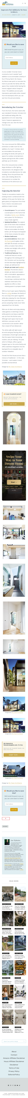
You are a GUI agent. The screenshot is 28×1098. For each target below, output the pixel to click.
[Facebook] (13, 1085)
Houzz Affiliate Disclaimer (14, 1061)
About (14, 1051)
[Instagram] (11, 1085)
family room (15, 215)
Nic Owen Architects (15, 367)
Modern (5, 826)
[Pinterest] (15, 1085)
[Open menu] (22, 3)
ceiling (9, 293)
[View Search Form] (25, 3)
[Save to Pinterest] (6, 818)
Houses (24, 14)
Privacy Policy (14, 1071)
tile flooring (8, 241)
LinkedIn (21, 869)
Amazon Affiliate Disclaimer (14, 1058)
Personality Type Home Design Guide (12, 858)
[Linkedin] (8, 1085)
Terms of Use (14, 1068)
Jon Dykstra (7, 14)
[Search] (24, 1041)
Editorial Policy (14, 1074)
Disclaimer (14, 1065)
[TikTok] (20, 1085)
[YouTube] (17, 1085)
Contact (14, 1055)
